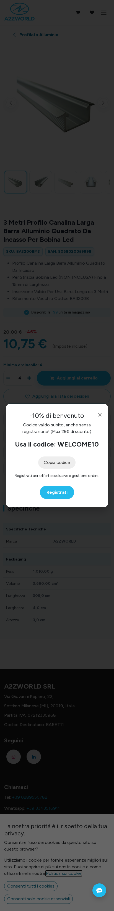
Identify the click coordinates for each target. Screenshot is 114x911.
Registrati (57, 492)
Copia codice (57, 462)
